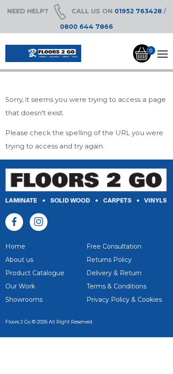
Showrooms (24, 300)
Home (15, 246)
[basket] (142, 53)
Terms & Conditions (116, 286)
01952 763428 (138, 11)
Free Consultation (114, 246)
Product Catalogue (34, 273)
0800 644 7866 (86, 27)
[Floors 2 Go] (43, 53)
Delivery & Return (114, 273)
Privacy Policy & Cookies (124, 300)
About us (19, 260)
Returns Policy (109, 260)
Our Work (20, 286)
